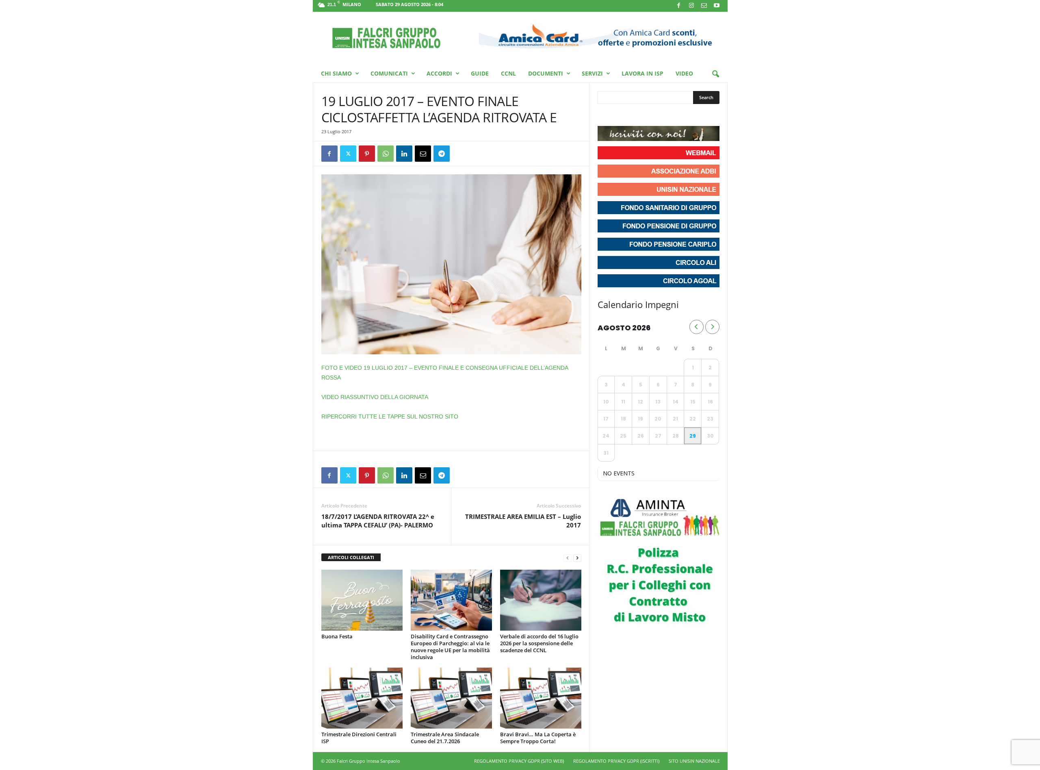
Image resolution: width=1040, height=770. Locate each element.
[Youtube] (717, 6)
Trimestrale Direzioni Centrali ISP (358, 738)
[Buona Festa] (362, 600)
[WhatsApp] (385, 153)
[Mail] (704, 6)
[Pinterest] (367, 153)
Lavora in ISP (642, 73)
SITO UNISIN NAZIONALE (694, 761)
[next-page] (577, 557)
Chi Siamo (336, 73)
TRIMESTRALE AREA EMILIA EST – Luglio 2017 (523, 520)
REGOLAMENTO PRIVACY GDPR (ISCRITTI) (616, 761)
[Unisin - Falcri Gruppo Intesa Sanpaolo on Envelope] (663, 115)
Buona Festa (337, 636)
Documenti (545, 73)
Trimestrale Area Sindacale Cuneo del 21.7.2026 (445, 738)
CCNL (508, 73)
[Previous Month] (696, 327)
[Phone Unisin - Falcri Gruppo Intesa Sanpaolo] (648, 115)
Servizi (592, 73)
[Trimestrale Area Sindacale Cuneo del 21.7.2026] (451, 698)
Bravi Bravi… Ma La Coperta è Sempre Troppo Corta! (538, 738)
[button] (715, 74)
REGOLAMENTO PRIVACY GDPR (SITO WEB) (519, 761)
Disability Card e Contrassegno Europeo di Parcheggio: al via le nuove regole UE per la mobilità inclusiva (450, 647)
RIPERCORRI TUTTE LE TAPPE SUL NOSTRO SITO (389, 416)
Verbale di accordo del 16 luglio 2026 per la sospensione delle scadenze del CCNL (539, 643)
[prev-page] (567, 557)
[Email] (423, 153)
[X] (348, 153)
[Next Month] (712, 327)
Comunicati (389, 73)
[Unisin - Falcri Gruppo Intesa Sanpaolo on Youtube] (634, 115)
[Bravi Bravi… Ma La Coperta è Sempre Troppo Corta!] (540, 698)
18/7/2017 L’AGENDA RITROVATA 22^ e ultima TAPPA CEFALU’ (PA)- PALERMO (377, 520)
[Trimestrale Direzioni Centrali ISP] (362, 698)
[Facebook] (679, 6)
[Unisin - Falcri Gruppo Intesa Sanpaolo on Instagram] (619, 115)
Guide (480, 73)
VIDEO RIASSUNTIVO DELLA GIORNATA (374, 397)
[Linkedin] (404, 153)
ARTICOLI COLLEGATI (351, 557)
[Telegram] (441, 153)
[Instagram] (691, 6)
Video (684, 73)
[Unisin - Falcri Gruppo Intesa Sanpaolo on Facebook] (605, 115)
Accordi (439, 73)
